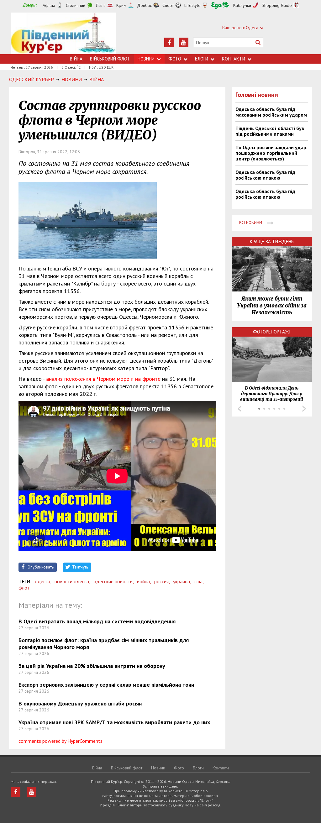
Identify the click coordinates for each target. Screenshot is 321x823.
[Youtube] (183, 42)
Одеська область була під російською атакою (265, 175)
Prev (239, 409)
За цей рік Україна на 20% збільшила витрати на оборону (91, 665)
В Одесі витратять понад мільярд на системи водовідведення (97, 621)
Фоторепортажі (272, 332)
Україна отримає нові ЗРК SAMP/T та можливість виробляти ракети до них (114, 722)
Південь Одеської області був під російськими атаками (269, 131)
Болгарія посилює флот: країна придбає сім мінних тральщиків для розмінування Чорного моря (103, 644)
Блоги (201, 59)
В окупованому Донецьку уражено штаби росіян (80, 703)
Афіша (49, 5)
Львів (101, 5)
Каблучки (242, 5)
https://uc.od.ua (63, 33)
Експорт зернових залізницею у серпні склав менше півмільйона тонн (106, 684)
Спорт (168, 5)
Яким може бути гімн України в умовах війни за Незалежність (272, 305)
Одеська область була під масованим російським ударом (271, 112)
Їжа (220, 5)
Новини (146, 59)
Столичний (75, 5)
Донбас (144, 5)
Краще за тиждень (272, 241)
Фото (174, 59)
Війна (76, 59)
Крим (121, 5)
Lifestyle (192, 5)
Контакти (233, 59)
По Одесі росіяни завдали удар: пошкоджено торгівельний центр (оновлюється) (271, 153)
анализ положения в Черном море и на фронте (103, 378)
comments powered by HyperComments (60, 741)
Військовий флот (110, 59)
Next (304, 409)
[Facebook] (169, 42)
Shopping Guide (277, 5)
